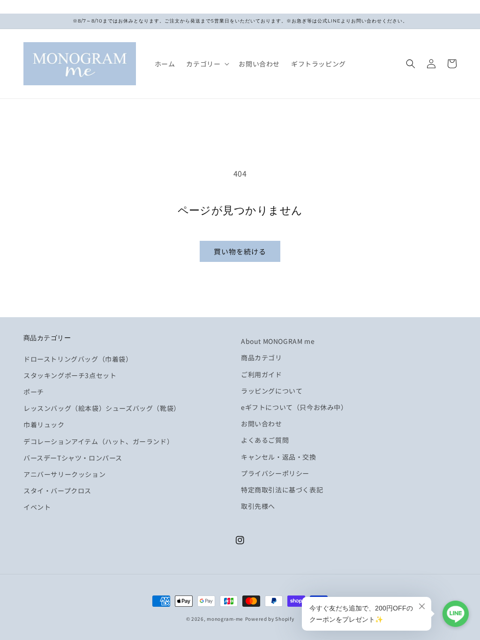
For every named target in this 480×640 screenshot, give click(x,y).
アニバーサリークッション (64, 474)
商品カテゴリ (261, 357)
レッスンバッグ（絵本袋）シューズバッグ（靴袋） (101, 408)
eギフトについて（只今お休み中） (294, 407)
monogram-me (225, 618)
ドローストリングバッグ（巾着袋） (78, 359)
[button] (206, 64)
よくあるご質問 (265, 440)
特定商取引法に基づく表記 (282, 489)
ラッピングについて (271, 390)
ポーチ (33, 391)
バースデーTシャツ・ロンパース (72, 457)
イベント (37, 507)
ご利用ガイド (261, 374)
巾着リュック (44, 424)
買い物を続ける (240, 251)
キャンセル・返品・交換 (278, 456)
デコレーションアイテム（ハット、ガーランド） (98, 441)
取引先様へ (258, 506)
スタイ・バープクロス (57, 490)
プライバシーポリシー (275, 473)
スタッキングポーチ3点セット (69, 375)
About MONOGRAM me (278, 341)
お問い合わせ (261, 423)
